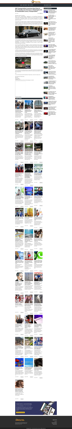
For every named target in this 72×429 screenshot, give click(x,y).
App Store (19, 71)
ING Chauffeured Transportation (37, 16)
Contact (56, 421)
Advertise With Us (54, 422)
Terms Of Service (54, 423)
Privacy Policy (55, 424)
